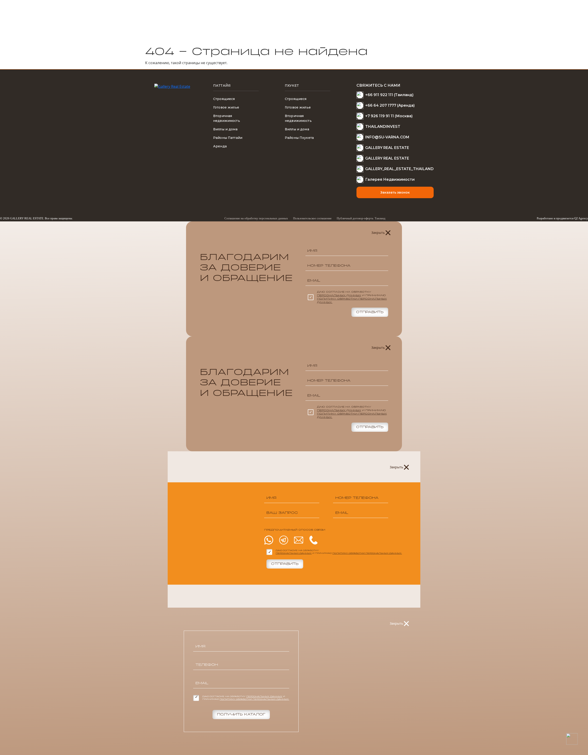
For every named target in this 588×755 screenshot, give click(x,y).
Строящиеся (224, 99)
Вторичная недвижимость (226, 118)
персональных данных (339, 295)
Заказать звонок (395, 192)
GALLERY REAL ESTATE (387, 148)
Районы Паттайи (227, 138)
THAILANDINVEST (382, 126)
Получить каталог (241, 714)
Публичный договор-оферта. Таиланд (361, 218)
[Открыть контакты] (572, 739)
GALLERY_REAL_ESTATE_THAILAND (399, 169)
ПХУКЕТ (292, 85)
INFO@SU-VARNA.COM (387, 137)
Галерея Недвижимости (390, 179)
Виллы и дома (225, 129)
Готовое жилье (226, 107)
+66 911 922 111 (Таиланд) (389, 95)
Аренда (220, 146)
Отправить (370, 312)
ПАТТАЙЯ (222, 85)
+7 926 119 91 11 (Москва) (389, 116)
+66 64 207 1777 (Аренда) (390, 105)
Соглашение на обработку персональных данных (256, 218)
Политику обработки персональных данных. (367, 553)
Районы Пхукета (299, 138)
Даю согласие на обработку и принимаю (352, 297)
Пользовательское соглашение (312, 218)
